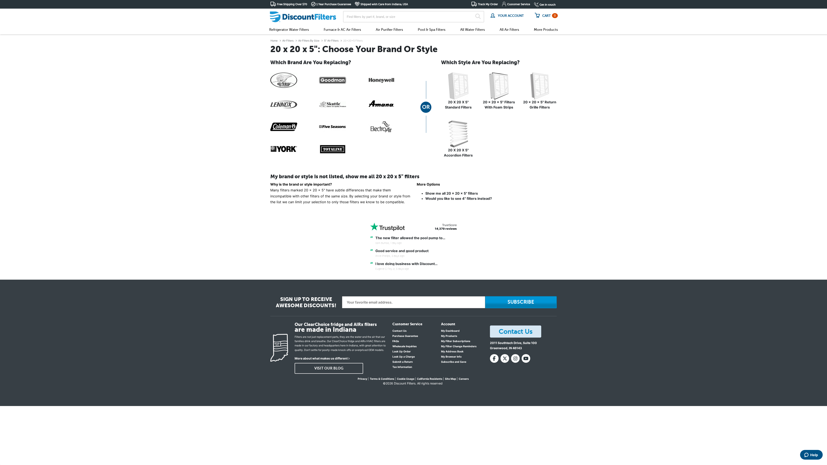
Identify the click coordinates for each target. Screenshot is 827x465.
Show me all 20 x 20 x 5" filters (451, 193)
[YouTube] (526, 358)
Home (274, 40)
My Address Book (452, 351)
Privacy (362, 378)
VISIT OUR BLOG (329, 368)
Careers (464, 378)
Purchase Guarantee (405, 336)
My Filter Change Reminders (459, 346)
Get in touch (547, 4)
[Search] (478, 17)
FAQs (395, 341)
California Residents (429, 378)
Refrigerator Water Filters (289, 30)
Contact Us (399, 330)
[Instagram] (515, 358)
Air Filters (288, 40)
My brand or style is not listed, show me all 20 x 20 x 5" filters (344, 177)
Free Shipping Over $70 (292, 4)
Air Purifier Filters (389, 30)
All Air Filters (509, 30)
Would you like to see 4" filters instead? (458, 198)
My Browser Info (451, 356)
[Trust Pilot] (387, 227)
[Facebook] (494, 358)
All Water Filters (472, 30)
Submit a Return (402, 361)
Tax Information (402, 367)
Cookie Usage (405, 378)
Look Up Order (401, 351)
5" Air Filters (331, 40)
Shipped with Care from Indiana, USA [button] (384, 4)
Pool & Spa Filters (431, 30)
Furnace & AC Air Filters (342, 30)
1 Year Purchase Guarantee (333, 4)
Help (814, 455)
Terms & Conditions (382, 378)
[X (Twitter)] (505, 358)
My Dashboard (450, 330)
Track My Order (488, 4)
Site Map (450, 378)
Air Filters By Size (308, 40)
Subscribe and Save (453, 361)
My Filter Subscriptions (455, 341)
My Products (449, 336)
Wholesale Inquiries (404, 346)
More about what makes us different (321, 358)
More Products (546, 30)
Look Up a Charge (403, 356)
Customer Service (518, 4)
